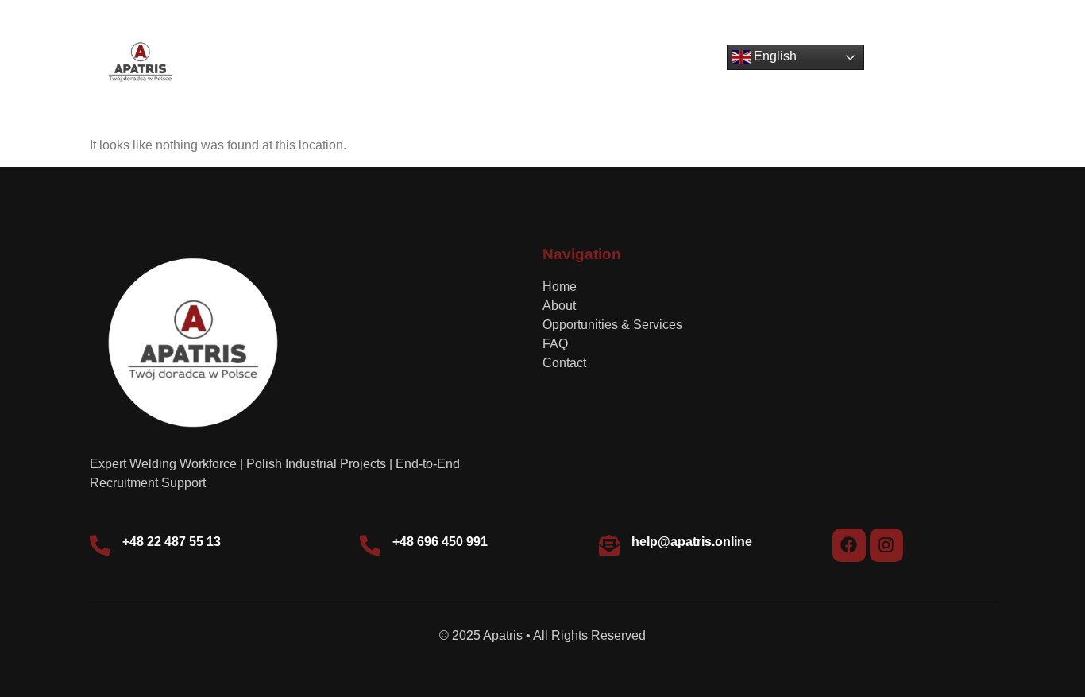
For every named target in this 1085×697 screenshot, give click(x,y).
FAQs (627, 62)
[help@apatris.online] (609, 545)
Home (340, 62)
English (774, 57)
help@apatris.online (691, 541)
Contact (691, 62)
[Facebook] (849, 545)
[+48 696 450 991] (370, 545)
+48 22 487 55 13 (171, 541)
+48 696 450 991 (440, 541)
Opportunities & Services (514, 62)
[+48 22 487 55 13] (100, 545)
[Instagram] (886, 545)
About (401, 62)
